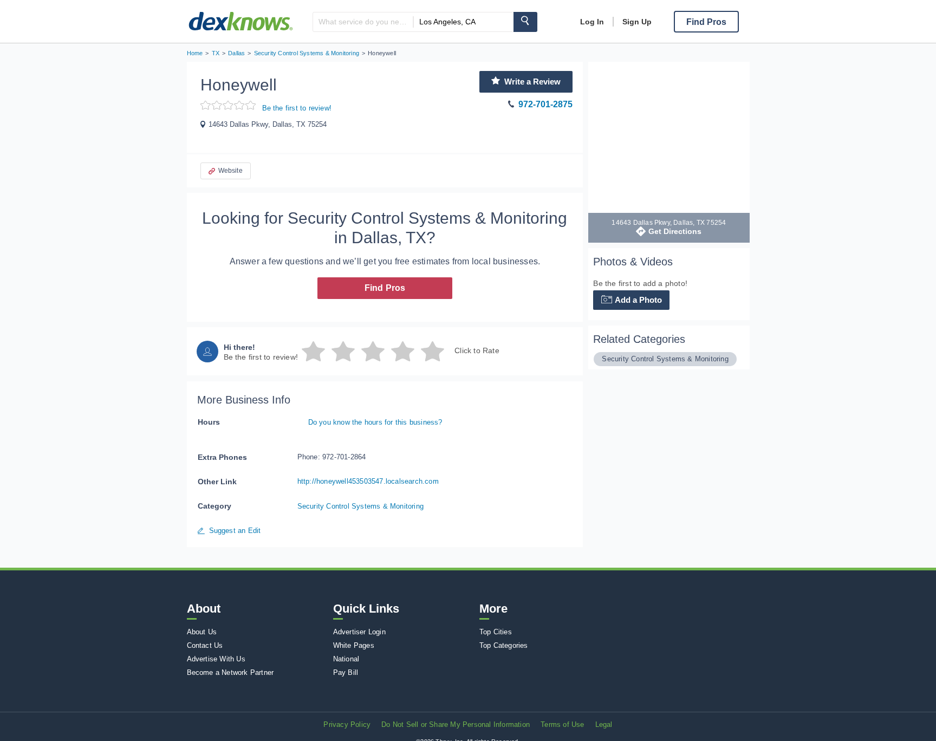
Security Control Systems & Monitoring (360, 506)
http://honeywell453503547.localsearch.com (368, 481)
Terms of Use (562, 724)
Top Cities (495, 632)
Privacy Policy (346, 724)
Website (230, 170)
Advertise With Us (216, 659)
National (346, 659)
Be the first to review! (297, 108)
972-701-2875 (545, 104)
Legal (604, 724)
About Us (202, 632)
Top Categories (503, 645)
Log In (592, 21)
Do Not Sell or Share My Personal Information (455, 724)
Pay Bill (346, 672)
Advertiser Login (359, 632)
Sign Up (637, 21)
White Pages (353, 645)
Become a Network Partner (230, 672)
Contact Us (205, 645)
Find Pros (385, 287)
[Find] (525, 22)
